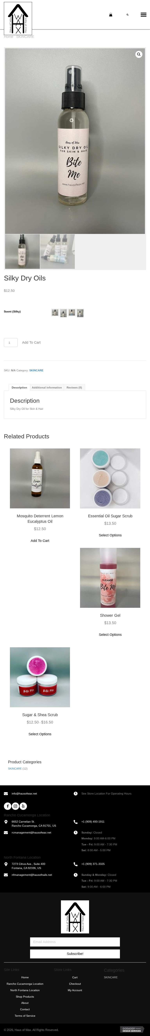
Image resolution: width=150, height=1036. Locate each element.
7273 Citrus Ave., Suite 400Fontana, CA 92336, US (28, 865)
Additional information (47, 387)
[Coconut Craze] (63, 312)
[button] (55, 312)
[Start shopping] (111, 15)
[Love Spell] (80, 312)
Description (19, 387)
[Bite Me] (55, 312)
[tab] (19, 387)
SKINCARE (25, 37)
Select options (110, 535)
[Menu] (145, 14)
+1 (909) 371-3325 (93, 863)
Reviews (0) (74, 387)
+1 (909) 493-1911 (92, 821)
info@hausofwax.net (24, 793)
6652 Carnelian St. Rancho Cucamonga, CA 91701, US (34, 823)
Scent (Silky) (12, 311)
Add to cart (31, 342)
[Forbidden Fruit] (72, 312)
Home (8, 37)
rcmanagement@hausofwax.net (31, 832)
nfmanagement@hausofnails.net (32, 874)
